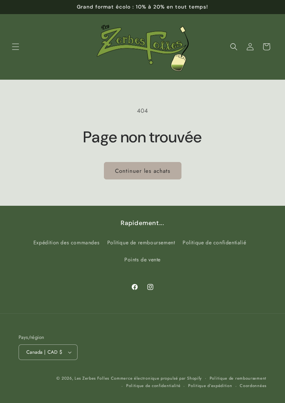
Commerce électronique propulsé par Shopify (156, 378)
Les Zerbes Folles (92, 378)
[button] (15, 47)
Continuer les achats (142, 171)
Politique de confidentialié (214, 242)
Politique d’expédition (210, 386)
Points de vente (142, 259)
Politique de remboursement (141, 242)
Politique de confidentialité (153, 386)
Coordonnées (253, 386)
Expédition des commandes (66, 242)
